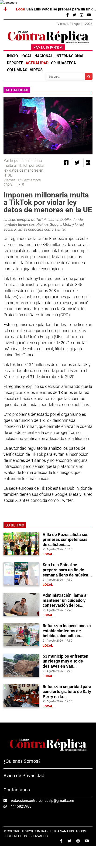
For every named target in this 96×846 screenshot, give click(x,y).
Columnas (17, 70)
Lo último (14, 525)
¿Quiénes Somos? (21, 761)
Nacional (43, 56)
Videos (36, 70)
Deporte (15, 63)
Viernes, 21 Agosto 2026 (75, 24)
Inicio (12, 56)
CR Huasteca (63, 63)
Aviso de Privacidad (23, 775)
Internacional (69, 56)
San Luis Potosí (48, 48)
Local (26, 56)
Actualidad (37, 63)
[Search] (89, 76)
